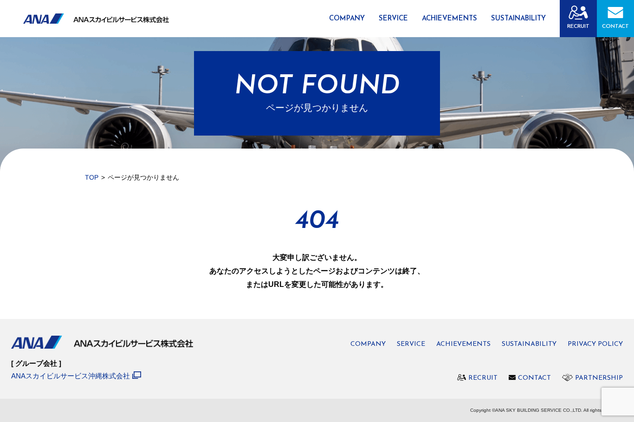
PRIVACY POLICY (595, 344)
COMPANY (347, 18)
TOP (91, 177)
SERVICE (393, 18)
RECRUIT (578, 26)
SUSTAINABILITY (518, 18)
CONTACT (615, 26)
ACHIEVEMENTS (449, 18)
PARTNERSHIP (599, 378)
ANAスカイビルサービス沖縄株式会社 (70, 376)
